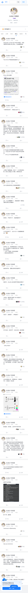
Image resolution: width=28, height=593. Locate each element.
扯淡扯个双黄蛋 (10, 38)
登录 (23, 2)
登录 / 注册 (11, 588)
